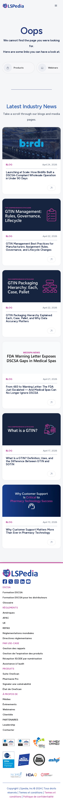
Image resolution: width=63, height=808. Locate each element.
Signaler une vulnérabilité (17, 684)
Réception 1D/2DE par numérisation (22, 658)
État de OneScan (12, 689)
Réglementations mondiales (18, 633)
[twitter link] (10, 581)
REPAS (6, 628)
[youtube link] (28, 581)
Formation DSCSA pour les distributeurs (25, 597)
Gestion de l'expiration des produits (23, 653)
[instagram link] (16, 581)
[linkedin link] (22, 581)
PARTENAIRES (10, 719)
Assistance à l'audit (13, 663)
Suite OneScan (11, 673)
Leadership (9, 724)
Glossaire (8, 602)
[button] (56, 5)
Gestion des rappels (14, 648)
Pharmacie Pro (10, 679)
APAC (6, 617)
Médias (7, 699)
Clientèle (8, 714)
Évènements (10, 704)
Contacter (8, 730)
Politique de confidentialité (38, 796)
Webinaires (9, 709)
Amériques (9, 612)
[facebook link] (5, 581)
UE (4, 623)
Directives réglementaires (17, 638)
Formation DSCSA (13, 592)
